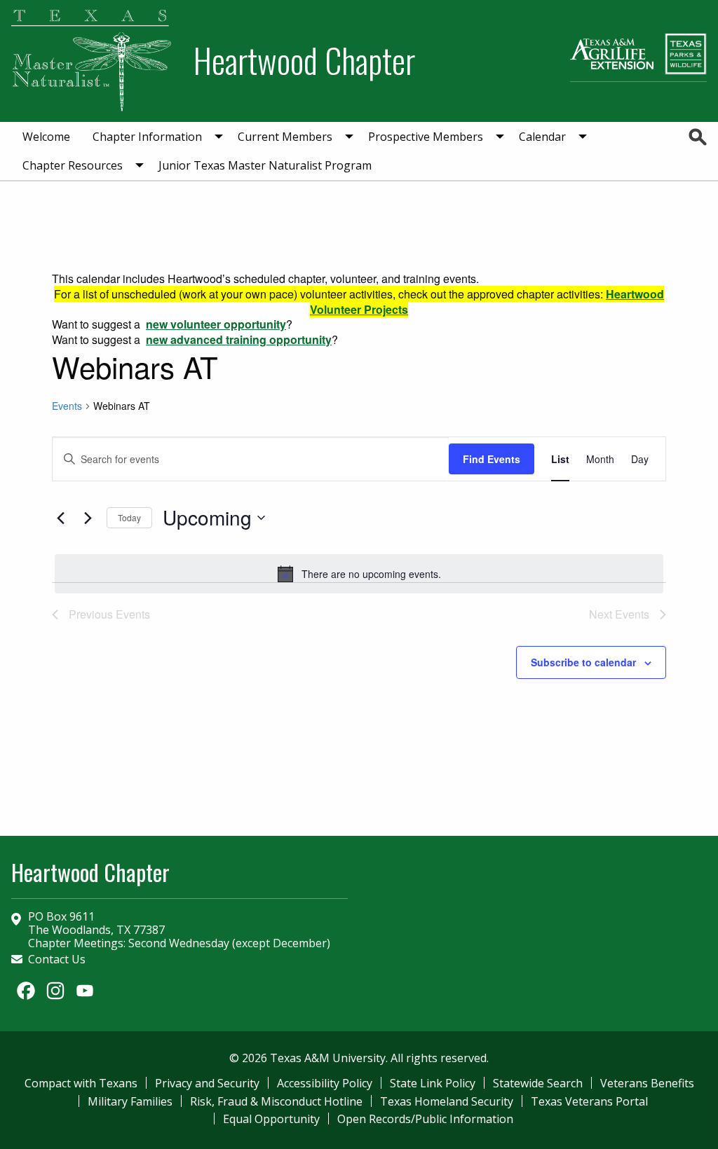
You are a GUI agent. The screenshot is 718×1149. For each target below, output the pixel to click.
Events (67, 406)
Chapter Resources (72, 165)
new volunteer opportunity (216, 324)
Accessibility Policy (324, 1083)
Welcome (46, 136)
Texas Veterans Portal (589, 1101)
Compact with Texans (81, 1083)
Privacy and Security (207, 1083)
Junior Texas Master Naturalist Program (265, 165)
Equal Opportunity (271, 1119)
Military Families (130, 1101)
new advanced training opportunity (239, 339)
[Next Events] (87, 517)
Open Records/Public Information (425, 1119)
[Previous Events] (60, 517)
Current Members (285, 136)
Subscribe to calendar (583, 662)
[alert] (359, 573)
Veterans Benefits (647, 1083)
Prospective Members (425, 136)
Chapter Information (147, 136)
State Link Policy (432, 1083)
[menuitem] (46, 136)
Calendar (542, 136)
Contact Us (57, 959)
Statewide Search (538, 1083)
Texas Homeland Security (446, 1101)
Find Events (491, 459)
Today (129, 517)
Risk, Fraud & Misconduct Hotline (276, 1101)
